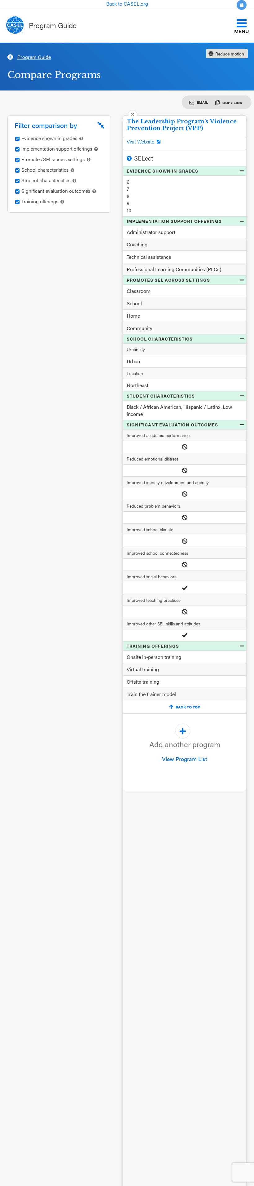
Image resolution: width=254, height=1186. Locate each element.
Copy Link (232, 102)
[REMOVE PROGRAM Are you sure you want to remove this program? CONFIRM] (132, 113)
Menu (241, 31)
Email (202, 102)
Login (242, 5)
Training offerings (153, 646)
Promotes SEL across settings (168, 280)
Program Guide (53, 25)
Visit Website (140, 141)
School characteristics (160, 339)
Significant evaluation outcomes (172, 424)
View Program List (184, 751)
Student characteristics (161, 396)
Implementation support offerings (174, 221)
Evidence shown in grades (162, 171)
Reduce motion (229, 54)
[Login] (238, 5)
